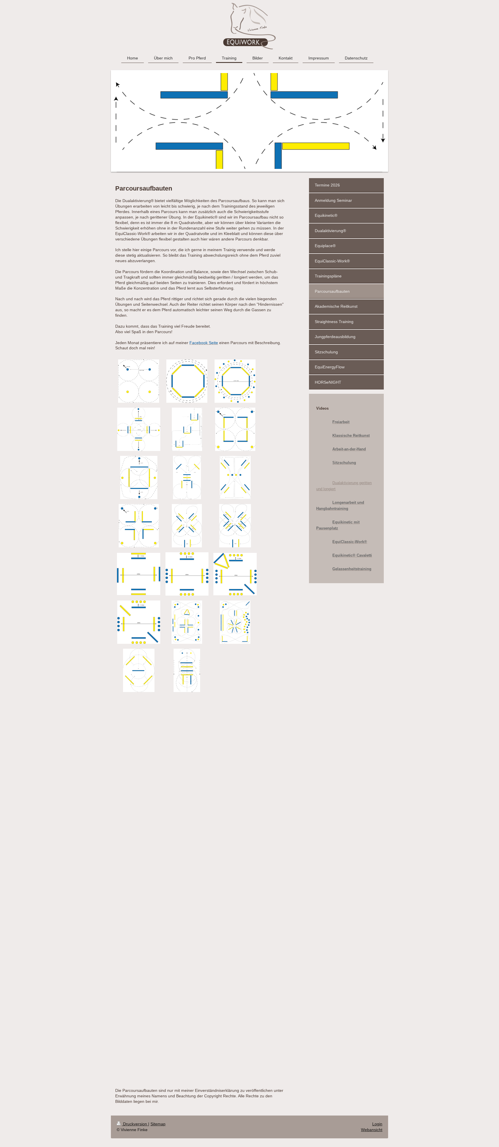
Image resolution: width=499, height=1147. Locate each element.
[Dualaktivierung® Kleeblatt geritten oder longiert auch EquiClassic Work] (139, 525)
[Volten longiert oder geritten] (138, 381)
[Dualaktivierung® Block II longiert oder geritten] (138, 477)
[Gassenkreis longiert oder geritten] (186, 381)
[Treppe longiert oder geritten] (187, 429)
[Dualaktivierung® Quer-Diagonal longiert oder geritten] (187, 477)
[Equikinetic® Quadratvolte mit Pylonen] (186, 574)
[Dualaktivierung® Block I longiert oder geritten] (235, 429)
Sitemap (157, 1124)
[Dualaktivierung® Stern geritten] (235, 477)
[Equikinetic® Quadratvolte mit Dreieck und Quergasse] (235, 574)
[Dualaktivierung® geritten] (187, 622)
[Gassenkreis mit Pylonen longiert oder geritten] (235, 381)
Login (377, 1124)
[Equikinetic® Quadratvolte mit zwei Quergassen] (138, 622)
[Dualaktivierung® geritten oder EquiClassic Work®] (138, 429)
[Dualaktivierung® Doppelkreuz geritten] (235, 525)
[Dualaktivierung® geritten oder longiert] (138, 670)
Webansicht (371, 1129)
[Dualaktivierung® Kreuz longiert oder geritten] (187, 525)
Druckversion (135, 1124)
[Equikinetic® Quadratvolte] (138, 574)
